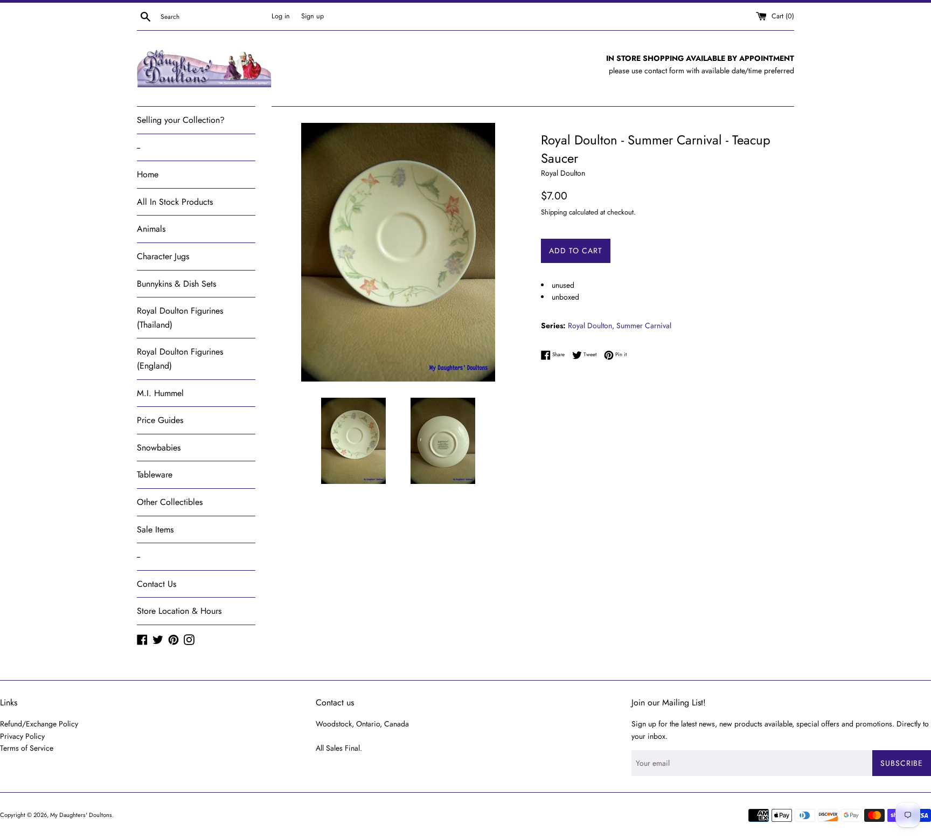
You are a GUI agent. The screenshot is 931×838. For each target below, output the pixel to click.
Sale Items (155, 529)
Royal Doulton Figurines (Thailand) (180, 317)
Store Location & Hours (179, 611)
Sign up (312, 16)
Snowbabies (158, 447)
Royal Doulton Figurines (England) (180, 358)
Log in (281, 16)
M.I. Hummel (160, 393)
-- (138, 147)
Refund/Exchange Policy (39, 723)
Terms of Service (26, 748)
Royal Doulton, (591, 325)
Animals (151, 229)
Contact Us (156, 584)
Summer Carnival (643, 325)
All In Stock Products (175, 202)
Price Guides (160, 420)
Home (147, 174)
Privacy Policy (22, 736)
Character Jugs (163, 256)
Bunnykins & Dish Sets (176, 284)
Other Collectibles (170, 502)
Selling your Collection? (181, 120)
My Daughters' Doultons (81, 815)
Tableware (154, 474)
